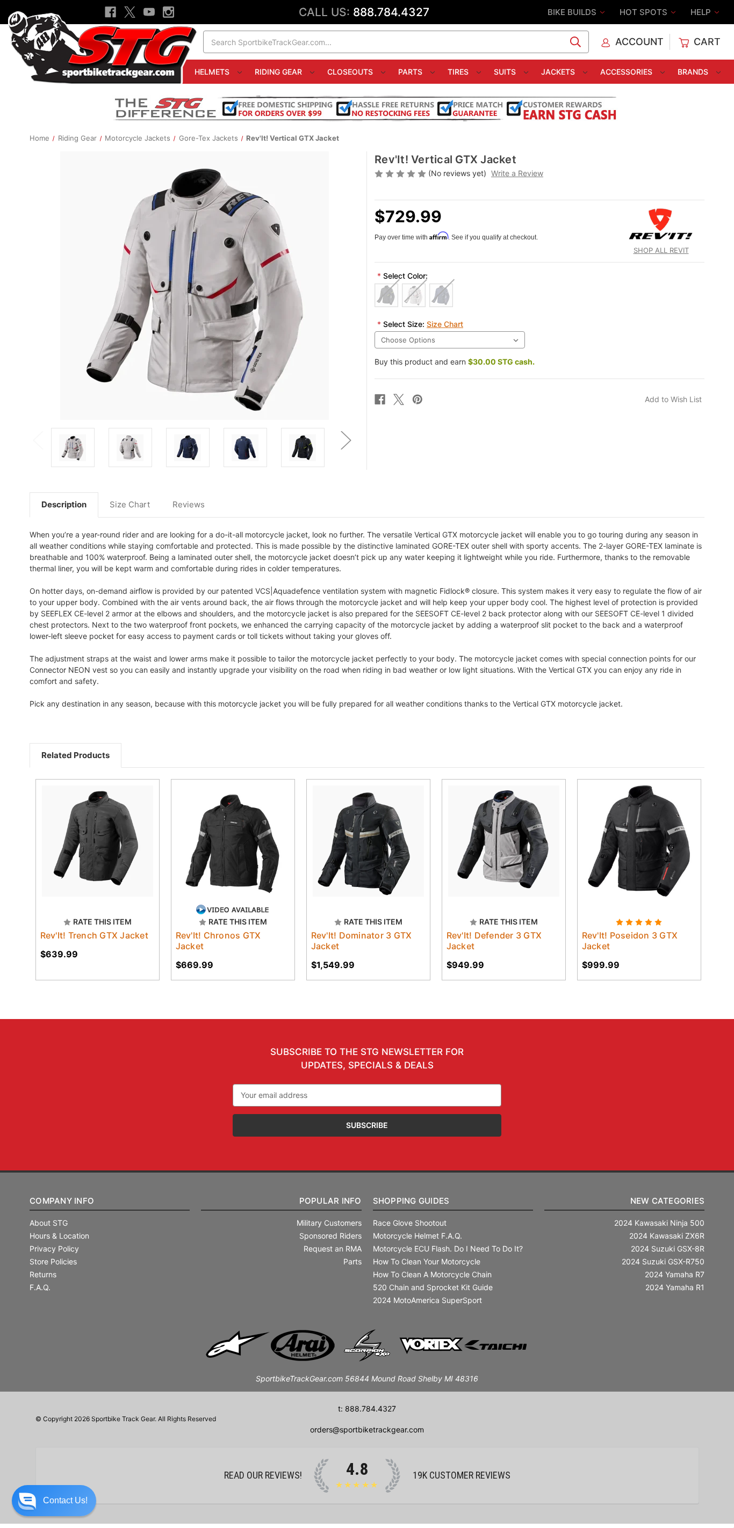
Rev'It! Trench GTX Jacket (94, 935)
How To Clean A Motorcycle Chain (432, 1274)
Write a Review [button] (517, 173)
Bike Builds (573, 12)
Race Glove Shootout (410, 1222)
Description (64, 504)
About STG (49, 1222)
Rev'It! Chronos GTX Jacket (218, 940)
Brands (694, 71)
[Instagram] (168, 12)
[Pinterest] (417, 399)
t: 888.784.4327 (367, 1408)
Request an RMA (333, 1248)
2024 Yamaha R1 (674, 1287)
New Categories (667, 1201)
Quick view (92, 831)
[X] (129, 12)
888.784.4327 (391, 12)
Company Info (62, 1201)
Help (701, 12)
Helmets (213, 71)
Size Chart (445, 324)
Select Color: (402, 275)
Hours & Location (59, 1235)
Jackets (559, 71)
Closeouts (351, 71)
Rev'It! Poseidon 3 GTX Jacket (630, 940)
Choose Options (232, 850)
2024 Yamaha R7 (674, 1274)
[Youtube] (149, 12)
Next (345, 439)
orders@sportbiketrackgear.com (367, 1429)
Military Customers (329, 1222)
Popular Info (330, 1201)
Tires (459, 71)
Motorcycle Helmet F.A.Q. (417, 1235)
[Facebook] (110, 12)
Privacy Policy (54, 1248)
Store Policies (53, 1261)
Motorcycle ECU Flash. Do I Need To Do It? (448, 1248)
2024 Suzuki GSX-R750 (663, 1261)
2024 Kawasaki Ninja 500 (659, 1222)
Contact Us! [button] (65, 1500)
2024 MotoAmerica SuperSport (427, 1300)
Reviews (188, 504)
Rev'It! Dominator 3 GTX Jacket (361, 940)
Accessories (627, 71)
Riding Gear (279, 71)
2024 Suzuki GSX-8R (667, 1248)
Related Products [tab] (75, 755)
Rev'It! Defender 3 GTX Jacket (494, 940)
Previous (37, 439)
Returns (43, 1274)
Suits (506, 71)
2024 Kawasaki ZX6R (666, 1235)
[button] (54, 1500)
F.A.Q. (40, 1287)
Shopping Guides (411, 1201)
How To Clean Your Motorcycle (426, 1261)
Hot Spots (645, 12)
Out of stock (97, 850)
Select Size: (420, 324)
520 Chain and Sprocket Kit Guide (433, 1287)
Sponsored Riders (330, 1235)
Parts (411, 71)
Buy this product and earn (455, 361)
